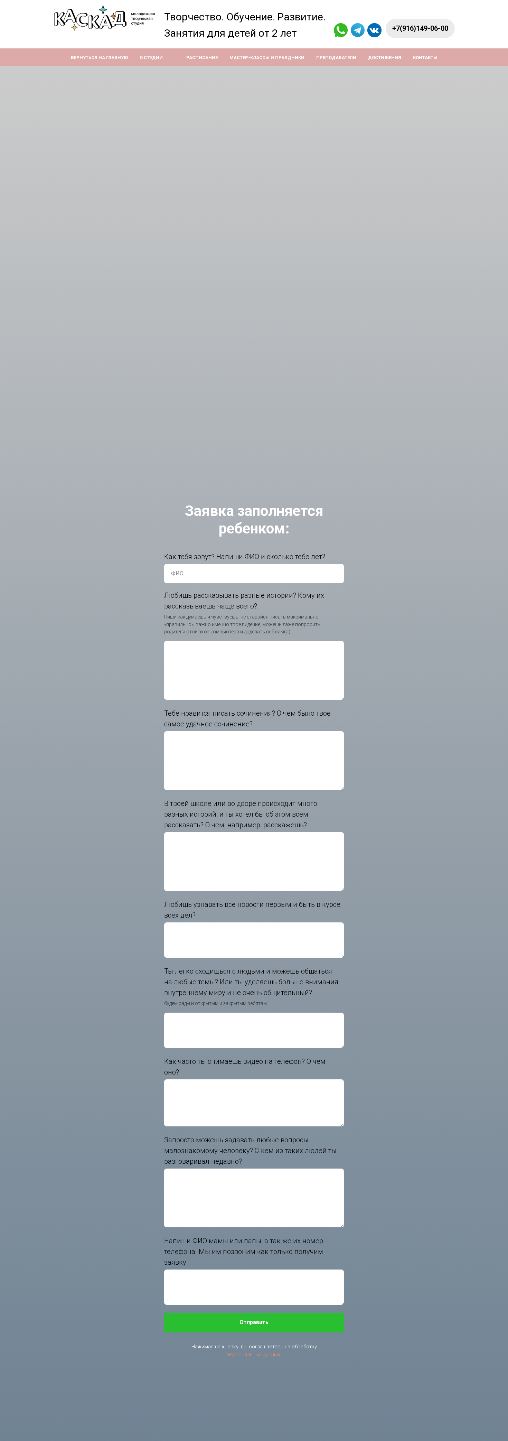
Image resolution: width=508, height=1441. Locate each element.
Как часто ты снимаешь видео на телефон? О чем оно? (245, 1066)
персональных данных (253, 1354)
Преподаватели (336, 57)
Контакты (425, 57)
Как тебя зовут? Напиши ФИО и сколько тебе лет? (244, 556)
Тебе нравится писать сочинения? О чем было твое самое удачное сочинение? (247, 718)
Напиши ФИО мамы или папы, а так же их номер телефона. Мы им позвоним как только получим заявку (243, 1251)
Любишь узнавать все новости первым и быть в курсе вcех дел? (252, 909)
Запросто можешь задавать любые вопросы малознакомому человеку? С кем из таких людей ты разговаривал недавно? (250, 1150)
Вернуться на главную (99, 57)
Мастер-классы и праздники (266, 57)
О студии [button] (151, 57)
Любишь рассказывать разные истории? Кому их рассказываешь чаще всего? (244, 600)
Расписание (202, 57)
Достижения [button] (384, 57)
